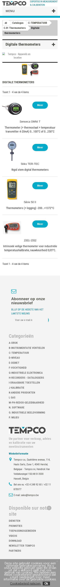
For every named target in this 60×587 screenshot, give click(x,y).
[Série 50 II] (12, 189)
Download (15, 540)
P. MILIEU (14, 417)
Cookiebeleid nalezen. (25, 583)
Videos (13, 535)
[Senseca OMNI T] (12, 108)
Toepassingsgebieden (22, 530)
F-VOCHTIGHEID (18, 367)
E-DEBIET (14, 362)
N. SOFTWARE (16, 407)
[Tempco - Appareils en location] (17, 55)
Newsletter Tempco (22, 545)
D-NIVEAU (14, 357)
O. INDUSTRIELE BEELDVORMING (27, 412)
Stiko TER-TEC (30, 163)
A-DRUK (13, 342)
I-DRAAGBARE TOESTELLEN (24, 382)
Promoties (15, 525)
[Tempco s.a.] (14, 3)
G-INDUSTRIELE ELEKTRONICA (26, 372)
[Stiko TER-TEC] (12, 151)
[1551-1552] (12, 227)
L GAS (12, 397)
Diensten (14, 520)
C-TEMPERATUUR (19, 352)
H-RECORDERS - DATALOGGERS (26, 377)
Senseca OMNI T (30, 121)
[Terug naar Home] (6, 22)
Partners (15, 550)
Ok (46, 583)
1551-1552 (30, 240)
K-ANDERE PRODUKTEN (22, 392)
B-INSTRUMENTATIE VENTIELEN (27, 347)
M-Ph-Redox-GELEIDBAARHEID (26, 402)
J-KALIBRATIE (16, 387)
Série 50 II (30, 202)
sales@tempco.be (30, 495)
